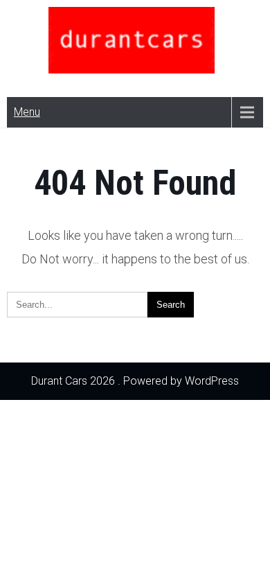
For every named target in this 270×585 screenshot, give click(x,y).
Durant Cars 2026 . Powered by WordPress (135, 380)
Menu (27, 112)
